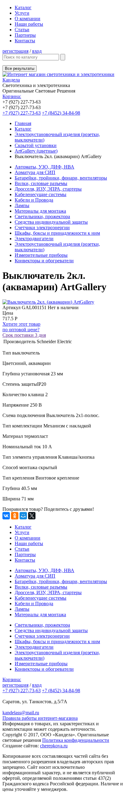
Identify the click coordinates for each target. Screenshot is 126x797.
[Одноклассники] (14, 515)
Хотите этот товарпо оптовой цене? (21, 326)
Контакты (25, 40)
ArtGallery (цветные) (36, 151)
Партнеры (25, 35)
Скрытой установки (36, 145)
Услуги (22, 13)
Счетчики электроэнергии (42, 227)
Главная (23, 123)
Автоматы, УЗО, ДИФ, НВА (44, 166)
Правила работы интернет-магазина (40, 718)
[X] (31, 515)
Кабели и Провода (34, 200)
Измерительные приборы (41, 255)
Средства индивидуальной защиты (51, 222)
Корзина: (11, 96)
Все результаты (19, 68)
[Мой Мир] (23, 515)
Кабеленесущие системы (40, 194)
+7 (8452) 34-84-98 (61, 113)
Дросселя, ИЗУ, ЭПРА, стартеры (48, 189)
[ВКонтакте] (6, 515)
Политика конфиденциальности (75, 740)
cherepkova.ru (54, 745)
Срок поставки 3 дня (24, 335)
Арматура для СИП (35, 172)
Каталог (23, 7)
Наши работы (29, 24)
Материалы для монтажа (40, 211)
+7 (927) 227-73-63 (21, 113)
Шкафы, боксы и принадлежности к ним (57, 233)
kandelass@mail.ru (20, 712)
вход (37, 51)
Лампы (22, 205)
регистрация (15, 51)
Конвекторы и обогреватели (44, 260)
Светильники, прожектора (42, 216)
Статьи (22, 29)
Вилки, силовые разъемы (41, 183)
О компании (27, 18)
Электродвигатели (34, 238)
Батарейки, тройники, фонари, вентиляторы (61, 177)
